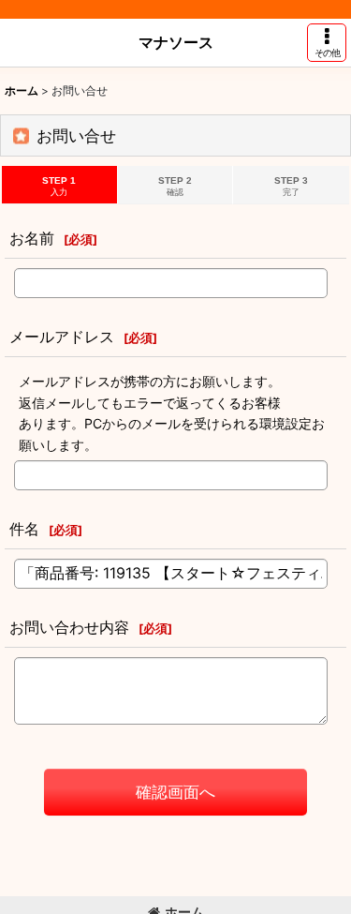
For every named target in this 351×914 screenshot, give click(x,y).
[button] (326, 42)
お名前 (31, 238)
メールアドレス (61, 336)
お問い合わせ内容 (69, 627)
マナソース (176, 42)
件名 (24, 528)
